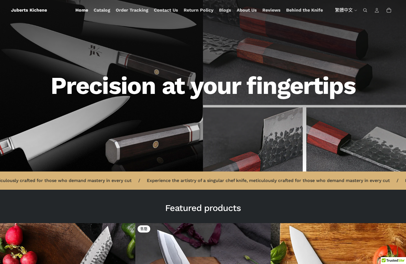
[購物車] (389, 10)
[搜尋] (365, 10)
